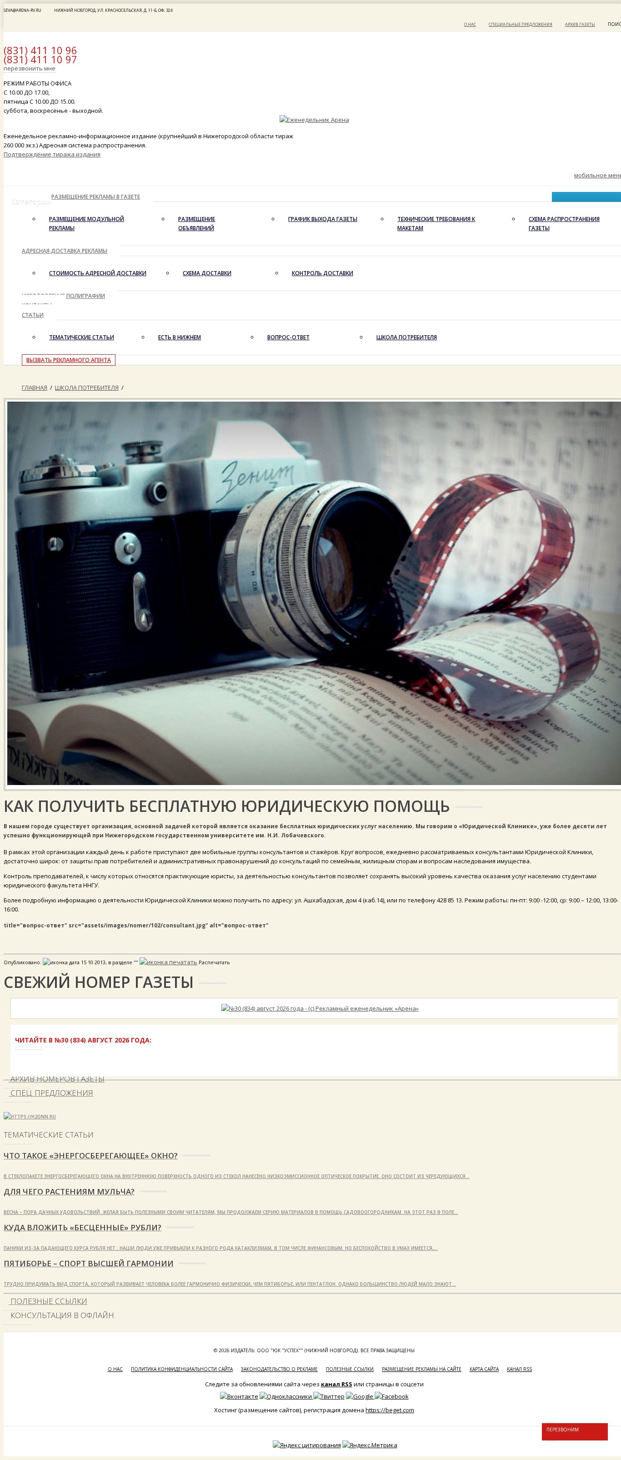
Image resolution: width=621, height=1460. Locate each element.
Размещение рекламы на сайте (421, 1369)
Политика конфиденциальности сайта (182, 1369)
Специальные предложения (520, 24)
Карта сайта (484, 1369)
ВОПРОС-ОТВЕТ (288, 337)
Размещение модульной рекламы (86, 223)
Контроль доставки (322, 273)
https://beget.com (390, 1410)
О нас (470, 24)
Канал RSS (519, 1369)
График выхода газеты (322, 219)
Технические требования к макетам (436, 223)
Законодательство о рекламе (279, 1369)
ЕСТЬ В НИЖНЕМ (179, 337)
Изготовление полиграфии (63, 296)
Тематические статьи (81, 337)
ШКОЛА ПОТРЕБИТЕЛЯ (406, 337)
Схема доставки (207, 273)
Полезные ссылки (350, 1369)
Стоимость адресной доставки (97, 273)
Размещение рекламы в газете (95, 197)
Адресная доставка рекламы (64, 251)
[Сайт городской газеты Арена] (314, 120)
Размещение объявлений (196, 223)
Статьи (33, 315)
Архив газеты (580, 24)
